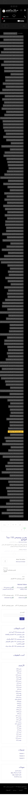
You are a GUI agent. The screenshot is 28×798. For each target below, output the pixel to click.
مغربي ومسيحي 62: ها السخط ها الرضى (14, 224)
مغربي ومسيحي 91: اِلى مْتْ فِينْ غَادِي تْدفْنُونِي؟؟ (12, 306)
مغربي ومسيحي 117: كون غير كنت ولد (14, 384)
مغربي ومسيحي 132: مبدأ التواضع (15, 431)
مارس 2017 (18, 734)
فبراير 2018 (18, 711)
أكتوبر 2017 (18, 719)
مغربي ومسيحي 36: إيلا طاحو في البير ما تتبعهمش (12, 146)
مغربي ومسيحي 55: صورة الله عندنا (15, 202)
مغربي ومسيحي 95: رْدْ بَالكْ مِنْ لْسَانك (14, 318)
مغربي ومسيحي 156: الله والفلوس (15, 494)
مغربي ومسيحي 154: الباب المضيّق (15, 491)
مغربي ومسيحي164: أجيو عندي (16, 516)
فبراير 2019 (18, 687)
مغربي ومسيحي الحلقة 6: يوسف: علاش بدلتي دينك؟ (12, 52)
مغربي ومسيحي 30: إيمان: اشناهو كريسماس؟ (13, 124)
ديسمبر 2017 (18, 715)
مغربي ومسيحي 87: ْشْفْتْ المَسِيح (15, 296)
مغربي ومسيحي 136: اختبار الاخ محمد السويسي (12, 444)
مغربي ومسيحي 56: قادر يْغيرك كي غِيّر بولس (13, 206)
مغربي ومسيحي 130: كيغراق (16, 425)
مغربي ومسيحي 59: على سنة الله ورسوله (14, 215)
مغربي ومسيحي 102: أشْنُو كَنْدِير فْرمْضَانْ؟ (13, 340)
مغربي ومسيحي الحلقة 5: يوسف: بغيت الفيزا (13, 49)
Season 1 (22, 753)
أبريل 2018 (19, 707)
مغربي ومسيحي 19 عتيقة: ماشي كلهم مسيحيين (12, 90)
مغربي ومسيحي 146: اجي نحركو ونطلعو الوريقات (12, 472)
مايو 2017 (19, 730)
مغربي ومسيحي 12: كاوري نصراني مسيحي (13, 71)
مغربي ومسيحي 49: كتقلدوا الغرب (15, 187)
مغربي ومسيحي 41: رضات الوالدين (15, 162)
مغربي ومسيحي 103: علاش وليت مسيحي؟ (13, 343)
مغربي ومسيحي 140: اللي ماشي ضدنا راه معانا (13, 456)
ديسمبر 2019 (18, 675)
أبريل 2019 (19, 683)
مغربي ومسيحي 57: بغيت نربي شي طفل (14, 209)
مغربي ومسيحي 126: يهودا (16, 412)
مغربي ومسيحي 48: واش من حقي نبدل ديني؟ (13, 184)
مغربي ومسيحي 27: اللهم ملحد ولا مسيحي (13, 115)
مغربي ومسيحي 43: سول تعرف (15, 168)
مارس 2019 (18, 685)
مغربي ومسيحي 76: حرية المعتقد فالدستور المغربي (12, 262)
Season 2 (22, 756)
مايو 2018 (19, 705)
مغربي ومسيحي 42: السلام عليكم (15, 165)
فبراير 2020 (18, 671)
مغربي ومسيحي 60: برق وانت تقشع (15, 218)
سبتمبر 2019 (18, 681)
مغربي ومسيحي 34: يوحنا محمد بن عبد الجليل (13, 137)
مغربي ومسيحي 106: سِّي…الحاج (15, 350)
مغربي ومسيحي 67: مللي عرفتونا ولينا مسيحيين (12, 234)
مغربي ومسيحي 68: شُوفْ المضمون (15, 237)
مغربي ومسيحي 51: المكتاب (16, 190)
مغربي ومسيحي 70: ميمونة (16, 243)
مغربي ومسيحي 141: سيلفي (16, 459)
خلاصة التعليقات (17, 774)
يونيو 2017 (19, 728)
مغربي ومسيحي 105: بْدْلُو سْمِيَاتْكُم (15, 347)
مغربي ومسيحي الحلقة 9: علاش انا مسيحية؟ (13, 61)
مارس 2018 (18, 709)
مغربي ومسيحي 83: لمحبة (16, 284)
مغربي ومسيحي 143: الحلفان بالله (15, 463)
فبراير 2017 (18, 736)
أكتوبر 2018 (18, 695)
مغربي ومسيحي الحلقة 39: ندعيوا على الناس (13, 155)
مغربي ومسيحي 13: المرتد (16, 74)
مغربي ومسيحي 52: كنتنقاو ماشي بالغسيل (13, 193)
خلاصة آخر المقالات (16, 772)
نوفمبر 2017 (18, 717)
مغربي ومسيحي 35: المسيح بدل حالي (14, 140)
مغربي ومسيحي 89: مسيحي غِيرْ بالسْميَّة (14, 300)
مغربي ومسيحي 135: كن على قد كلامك (14, 441)
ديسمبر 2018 (18, 691)
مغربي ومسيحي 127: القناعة (16, 416)
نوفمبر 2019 (18, 677)
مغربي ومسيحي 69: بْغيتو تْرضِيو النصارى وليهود (12, 240)
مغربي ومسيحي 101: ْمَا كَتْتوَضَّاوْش (15, 337)
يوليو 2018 (19, 701)
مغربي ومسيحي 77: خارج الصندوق (15, 265)
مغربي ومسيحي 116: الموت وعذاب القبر (14, 381)
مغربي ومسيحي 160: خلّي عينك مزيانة (14, 503)
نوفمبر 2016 (18, 740)
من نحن (14, 790)
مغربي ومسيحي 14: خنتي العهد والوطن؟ (14, 77)
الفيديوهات (8, 790)
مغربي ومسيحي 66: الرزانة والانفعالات (14, 231)
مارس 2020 (18, 669)
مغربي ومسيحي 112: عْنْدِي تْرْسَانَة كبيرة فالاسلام (12, 369)
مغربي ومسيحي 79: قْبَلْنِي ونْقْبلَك (15, 271)
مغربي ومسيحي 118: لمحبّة (16, 387)
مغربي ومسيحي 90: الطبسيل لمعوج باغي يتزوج (12, 303)
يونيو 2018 (19, 703)
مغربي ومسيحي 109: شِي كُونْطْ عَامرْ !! (14, 359)
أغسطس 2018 (18, 699)
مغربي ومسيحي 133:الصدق (16, 434)
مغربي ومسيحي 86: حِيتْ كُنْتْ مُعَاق (15, 293)
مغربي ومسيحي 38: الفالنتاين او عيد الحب (13, 152)
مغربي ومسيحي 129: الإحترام (16, 422)
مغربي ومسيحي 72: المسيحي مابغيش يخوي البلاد (12, 249)
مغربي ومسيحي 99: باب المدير (16, 331)
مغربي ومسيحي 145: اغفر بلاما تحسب (14, 469)
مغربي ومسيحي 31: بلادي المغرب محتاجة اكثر (13, 127)
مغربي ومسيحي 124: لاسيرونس (15, 406)
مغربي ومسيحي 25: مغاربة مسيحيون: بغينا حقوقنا (12, 108)
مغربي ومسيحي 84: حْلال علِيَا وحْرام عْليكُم (13, 287)
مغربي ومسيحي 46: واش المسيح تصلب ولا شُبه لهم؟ (11, 177)
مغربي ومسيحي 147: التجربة (16, 475)
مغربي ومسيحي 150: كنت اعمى (15, 481)
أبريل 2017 (19, 732)
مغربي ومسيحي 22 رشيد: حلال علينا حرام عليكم (12, 99)
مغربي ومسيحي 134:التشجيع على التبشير (13, 438)
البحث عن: (22, 612)
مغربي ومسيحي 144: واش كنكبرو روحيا (14, 466)
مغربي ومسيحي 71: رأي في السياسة (14, 246)
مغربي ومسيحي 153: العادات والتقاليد (14, 488)
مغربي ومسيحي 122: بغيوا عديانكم (15, 400)
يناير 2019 (19, 689)
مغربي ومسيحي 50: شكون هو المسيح (14, 227)
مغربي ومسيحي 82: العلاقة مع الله (15, 281)
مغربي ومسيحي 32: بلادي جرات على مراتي (13, 130)
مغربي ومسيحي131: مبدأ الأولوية (15, 428)
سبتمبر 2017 (18, 722)
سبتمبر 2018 (18, 697)
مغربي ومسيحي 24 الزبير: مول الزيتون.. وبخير (13, 105)
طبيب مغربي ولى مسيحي (17, 143)
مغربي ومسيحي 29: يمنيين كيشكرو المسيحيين (12, 121)
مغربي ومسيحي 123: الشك (16, 403)
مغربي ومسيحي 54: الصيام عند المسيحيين (13, 199)
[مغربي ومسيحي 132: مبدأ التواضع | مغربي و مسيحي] (16, 2)
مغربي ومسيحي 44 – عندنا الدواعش (15, 171)
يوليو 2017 (19, 726)
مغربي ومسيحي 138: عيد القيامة (15, 450)
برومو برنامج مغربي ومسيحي (10, 33)
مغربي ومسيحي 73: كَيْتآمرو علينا (15, 253)
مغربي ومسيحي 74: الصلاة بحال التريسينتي (13, 256)
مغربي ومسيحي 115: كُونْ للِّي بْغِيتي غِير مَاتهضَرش (12, 378)
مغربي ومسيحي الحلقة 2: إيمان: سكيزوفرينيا (13, 39)
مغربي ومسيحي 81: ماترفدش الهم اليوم (14, 278)
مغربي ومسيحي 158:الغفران (16, 500)
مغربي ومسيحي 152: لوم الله (16, 485)
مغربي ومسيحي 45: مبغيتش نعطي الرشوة (13, 174)
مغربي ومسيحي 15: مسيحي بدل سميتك (14, 80)
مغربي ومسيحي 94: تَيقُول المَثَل (15, 315)
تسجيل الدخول (18, 770)
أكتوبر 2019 (18, 679)
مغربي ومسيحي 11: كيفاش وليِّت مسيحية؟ (13, 68)
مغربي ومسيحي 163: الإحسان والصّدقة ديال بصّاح (12, 513)
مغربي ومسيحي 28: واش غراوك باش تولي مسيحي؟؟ (11, 118)
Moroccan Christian (23, 542)
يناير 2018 (19, 713)
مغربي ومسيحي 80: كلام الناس (16, 274)
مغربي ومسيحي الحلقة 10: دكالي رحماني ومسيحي (12, 64)
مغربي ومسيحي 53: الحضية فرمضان (14, 196)
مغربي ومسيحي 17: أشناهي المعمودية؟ (14, 86)
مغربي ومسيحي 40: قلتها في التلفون (14, 158)
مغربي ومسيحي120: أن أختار (16, 394)
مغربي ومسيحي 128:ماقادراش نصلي (14, 419)
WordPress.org (17, 776)
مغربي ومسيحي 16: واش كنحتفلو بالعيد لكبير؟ (13, 83)
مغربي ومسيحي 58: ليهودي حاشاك (15, 212)
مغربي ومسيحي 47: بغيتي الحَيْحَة (15, 180)
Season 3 (22, 758)
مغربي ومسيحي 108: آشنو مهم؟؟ (15, 356)
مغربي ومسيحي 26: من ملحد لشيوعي (14, 111)
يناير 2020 (19, 673)
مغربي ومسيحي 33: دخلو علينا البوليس (14, 133)
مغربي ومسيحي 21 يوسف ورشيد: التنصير (14, 96)
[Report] (23, 524)
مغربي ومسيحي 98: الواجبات (16, 328)
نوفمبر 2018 (18, 693)
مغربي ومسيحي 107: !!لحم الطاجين (15, 353)
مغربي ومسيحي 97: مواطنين (16, 325)
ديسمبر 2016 (18, 738)
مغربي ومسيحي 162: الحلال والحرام (15, 510)
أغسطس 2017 (18, 724)
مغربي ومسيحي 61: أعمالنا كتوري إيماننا (14, 221)
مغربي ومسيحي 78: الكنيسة (16, 268)
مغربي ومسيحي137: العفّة (16, 447)
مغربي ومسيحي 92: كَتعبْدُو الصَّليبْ (15, 309)
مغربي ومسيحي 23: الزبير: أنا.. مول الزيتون (13, 102)
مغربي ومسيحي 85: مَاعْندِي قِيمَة (15, 290)
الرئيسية (21, 790)
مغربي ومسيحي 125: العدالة (16, 409)
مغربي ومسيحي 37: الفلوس (16, 149)
